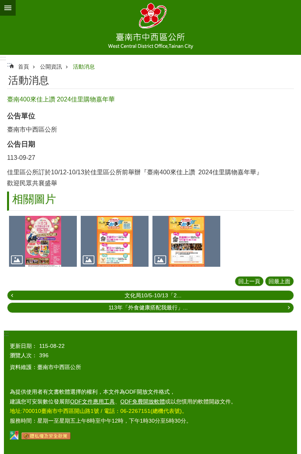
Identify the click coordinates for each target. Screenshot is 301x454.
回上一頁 (249, 281)
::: (3, 58)
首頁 (23, 66)
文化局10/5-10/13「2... (153, 295)
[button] (43, 241)
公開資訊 (51, 66)
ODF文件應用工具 (92, 401)
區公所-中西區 (150, 27)
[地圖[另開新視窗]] (14, 437)
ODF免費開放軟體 (142, 401)
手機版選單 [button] (8, 8)
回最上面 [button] (279, 281)
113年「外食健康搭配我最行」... (148, 307)
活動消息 (84, 66)
